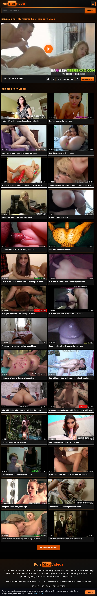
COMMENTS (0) (87, 79)
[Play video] (48, 49)
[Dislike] (9, 78)
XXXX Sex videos (84, 581)
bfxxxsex (42, 581)
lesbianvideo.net (13, 581)
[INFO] (48, 79)
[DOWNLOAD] (77, 79)
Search (90, 10)
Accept (90, 592)
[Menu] (93, 3)
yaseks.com (53, 581)
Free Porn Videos (67, 581)
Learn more (38, 593)
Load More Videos (48, 547)
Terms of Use (52, 586)
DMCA (62, 586)
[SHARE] (53, 79)
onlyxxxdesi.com (29, 581)
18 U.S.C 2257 (38, 586)
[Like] (5, 78)
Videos (13, 3)
